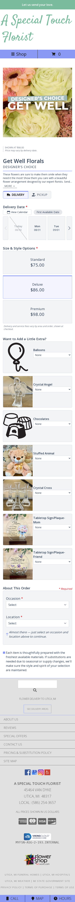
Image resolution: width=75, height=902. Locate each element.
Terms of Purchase (38, 887)
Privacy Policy (11, 887)
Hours (64, 898)
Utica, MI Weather (17, 881)
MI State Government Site (51, 881)
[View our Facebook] (28, 774)
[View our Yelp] (47, 774)
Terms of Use (64, 887)
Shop (21, 54)
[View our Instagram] (41, 774)
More (8, 186)
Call (14, 898)
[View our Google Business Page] (34, 774)
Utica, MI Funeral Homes (22, 874)
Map (39, 898)
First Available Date (48, 212)
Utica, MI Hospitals (56, 874)
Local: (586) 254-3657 (37, 802)
